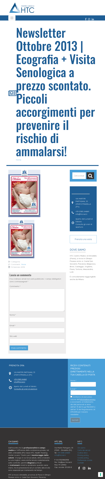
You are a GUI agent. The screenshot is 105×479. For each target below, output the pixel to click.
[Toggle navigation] (11, 18)
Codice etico (82, 453)
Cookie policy (83, 458)
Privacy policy (83, 455)
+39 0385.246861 (82, 211)
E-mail (73, 389)
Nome (13, 315)
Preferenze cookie (84, 460)
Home (18, 160)
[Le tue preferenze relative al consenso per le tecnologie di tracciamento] (100, 474)
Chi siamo (81, 448)
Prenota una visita (83, 239)
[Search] (90, 175)
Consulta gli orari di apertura (25, 389)
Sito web (13, 336)
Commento (15, 286)
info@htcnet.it (81, 214)
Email (12, 325)
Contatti (80, 463)
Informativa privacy (87, 399)
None (23, 264)
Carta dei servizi (83, 450)
